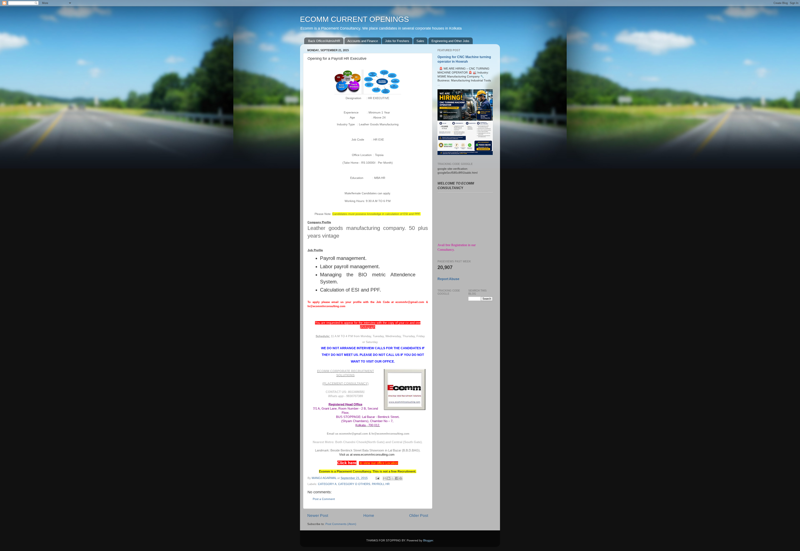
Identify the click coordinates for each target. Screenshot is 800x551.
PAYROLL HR (381, 484)
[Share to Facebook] (397, 478)
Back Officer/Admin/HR (324, 41)
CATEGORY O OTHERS (354, 484)
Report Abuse (448, 279)
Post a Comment (324, 499)
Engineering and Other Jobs (450, 41)
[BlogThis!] (389, 478)
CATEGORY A (327, 484)
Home (368, 515)
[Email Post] (377, 478)
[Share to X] (393, 478)
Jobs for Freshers (397, 41)
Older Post (418, 515)
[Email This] (385, 478)
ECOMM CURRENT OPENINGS (354, 19)
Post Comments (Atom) (340, 524)
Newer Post (317, 515)
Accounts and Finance (363, 41)
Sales (420, 41)
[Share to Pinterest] (401, 478)
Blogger (428, 540)
